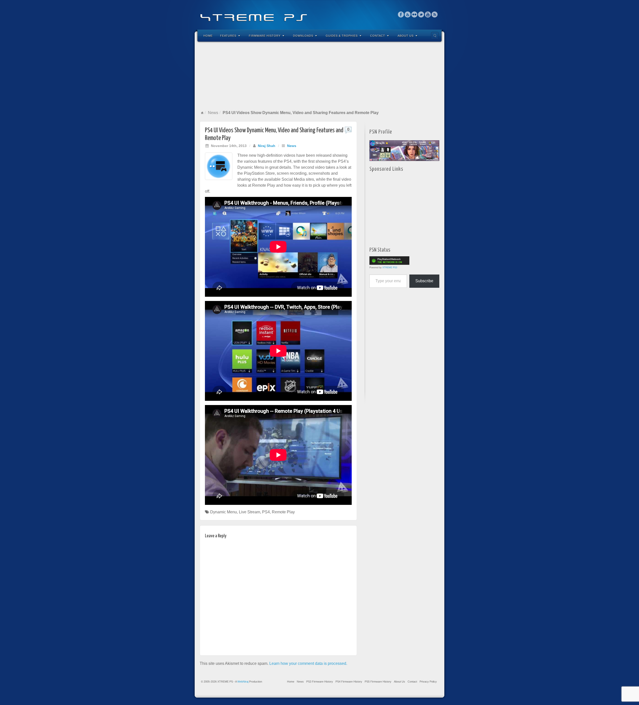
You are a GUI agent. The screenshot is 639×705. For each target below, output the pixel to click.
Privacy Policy (428, 681)
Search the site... (435, 35)
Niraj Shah (266, 146)
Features (228, 35)
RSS (435, 14)
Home (208, 35)
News (213, 113)
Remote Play (283, 512)
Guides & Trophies (342, 35)
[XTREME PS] (319, 14)
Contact (377, 35)
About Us (406, 35)
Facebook (401, 14)
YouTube (428, 14)
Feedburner (408, 14)
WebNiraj (242, 681)
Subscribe (424, 281)
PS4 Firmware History (348, 681)
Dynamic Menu (223, 512)
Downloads (303, 35)
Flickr (414, 14)
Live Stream (249, 512)
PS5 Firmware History (378, 681)
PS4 (266, 512)
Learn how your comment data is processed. (308, 663)
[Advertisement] (319, 76)
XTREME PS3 (389, 267)
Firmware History (265, 35)
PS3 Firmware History (319, 681)
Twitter (421, 14)
